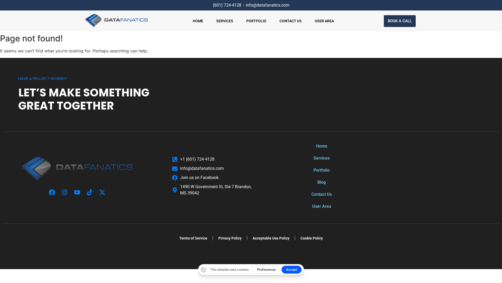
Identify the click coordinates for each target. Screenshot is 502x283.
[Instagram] (64, 192)
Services (224, 21)
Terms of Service (193, 238)
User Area (324, 21)
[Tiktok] (89, 192)
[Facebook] (52, 192)
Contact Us (290, 21)
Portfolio (256, 21)
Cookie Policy (311, 238)
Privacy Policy (230, 238)
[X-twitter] (102, 192)
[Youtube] (77, 192)
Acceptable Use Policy (271, 238)
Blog (321, 182)
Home (198, 21)
